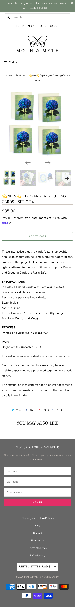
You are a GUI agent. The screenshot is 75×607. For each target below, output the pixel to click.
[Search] (8, 17)
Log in (20, 26)
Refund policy (37, 555)
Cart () (36, 26)
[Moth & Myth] (37, 44)
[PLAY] (37, 123)
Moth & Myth (31, 576)
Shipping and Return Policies (38, 518)
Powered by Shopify (49, 576)
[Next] (47, 162)
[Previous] (27, 162)
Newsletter (37, 540)
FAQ (37, 525)
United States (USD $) (35, 566)
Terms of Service (37, 548)
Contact (37, 533)
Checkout (52, 26)
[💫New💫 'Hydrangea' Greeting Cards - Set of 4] (37, 123)
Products (21, 75)
